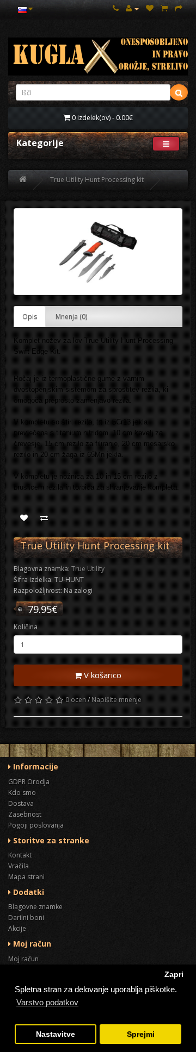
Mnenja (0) (71, 316)
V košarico (101, 674)
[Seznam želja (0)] (150, 8)
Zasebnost (24, 814)
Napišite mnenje (116, 699)
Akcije (17, 928)
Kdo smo (22, 792)
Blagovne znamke (35, 906)
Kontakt (20, 855)
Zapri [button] (173, 974)
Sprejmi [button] (141, 1034)
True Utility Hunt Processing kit (97, 179)
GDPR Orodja (29, 781)
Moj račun (23, 958)
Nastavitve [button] (55, 1034)
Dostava (21, 803)
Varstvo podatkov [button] (47, 1002)
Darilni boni (26, 917)
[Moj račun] (132, 8)
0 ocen (75, 699)
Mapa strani (26, 876)
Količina (26, 626)
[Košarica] (164, 8)
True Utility (88, 568)
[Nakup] (178, 8)
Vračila (18, 866)
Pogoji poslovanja (36, 825)
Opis (29, 316)
